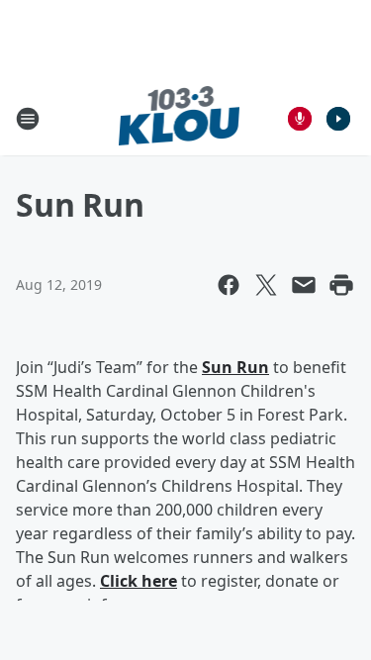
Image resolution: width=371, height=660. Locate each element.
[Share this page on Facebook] (228, 285)
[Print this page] (341, 285)
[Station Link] (179, 118)
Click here (138, 581)
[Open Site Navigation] (28, 119)
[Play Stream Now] (338, 119)
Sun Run (235, 367)
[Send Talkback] (300, 119)
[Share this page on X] (266, 285)
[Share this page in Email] (304, 285)
